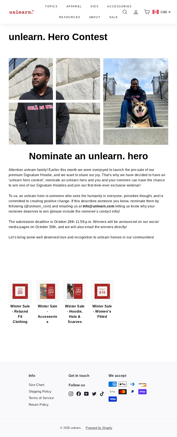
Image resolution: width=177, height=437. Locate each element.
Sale (113, 17)
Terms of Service (41, 398)
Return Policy (39, 404)
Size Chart (36, 385)
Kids (95, 6)
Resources (70, 17)
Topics (51, 6)
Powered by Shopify (99, 427)
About (95, 17)
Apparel (74, 6)
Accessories (119, 6)
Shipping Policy (40, 391)
